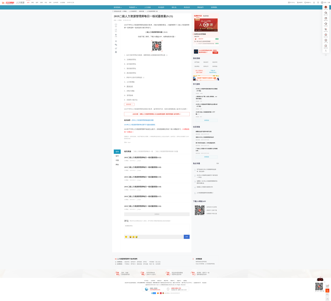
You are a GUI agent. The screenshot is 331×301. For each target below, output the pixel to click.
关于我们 (146, 280)
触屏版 (185, 280)
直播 (41, 2)
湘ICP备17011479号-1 (187, 282)
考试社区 (187, 7)
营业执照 (204, 282)
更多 (218, 163)
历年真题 (145, 264)
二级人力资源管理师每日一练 (143, 151)
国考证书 (206, 66)
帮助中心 (172, 280)
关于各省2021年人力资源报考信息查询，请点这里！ (205, 170)
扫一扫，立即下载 (327, 290)
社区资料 (158, 264)
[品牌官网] (153, 293)
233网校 (124, 11)
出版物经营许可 (197, 282)
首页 (28, 2)
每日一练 (151, 264)
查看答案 (128, 104)
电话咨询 (326, 31)
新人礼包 (158, 261)
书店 (46, 2)
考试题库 (161, 7)
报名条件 (206, 62)
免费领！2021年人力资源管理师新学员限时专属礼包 (205, 182)
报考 (117, 152)
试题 (117, 160)
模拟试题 (141, 11)
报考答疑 (214, 66)
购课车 (301, 2)
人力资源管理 (133, 11)
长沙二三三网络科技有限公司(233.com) (165, 284)
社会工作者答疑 (200, 263)
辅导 (117, 156)
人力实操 (147, 7)
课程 (32, 2)
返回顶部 (327, 299)
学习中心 (292, 2)
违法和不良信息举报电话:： (135, 282)
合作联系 (55, 2)
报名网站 (197, 66)
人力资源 (20, 2)
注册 (329, 2)
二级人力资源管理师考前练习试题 (166, 151)
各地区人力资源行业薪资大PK (203, 187)
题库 (37, 2)
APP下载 (326, 42)
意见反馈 (327, 295)
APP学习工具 (70, 2)
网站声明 (166, 280)
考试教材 (151, 261)
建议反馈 (326, 48)
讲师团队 (214, 7)
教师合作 (159, 280)
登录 (325, 2)
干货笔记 (127, 264)
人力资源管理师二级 (152, 11)
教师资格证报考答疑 (201, 261)
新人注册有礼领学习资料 (199, 71)
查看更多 (157, 214)
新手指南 (197, 62)
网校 (117, 164)
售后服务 (326, 26)
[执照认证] (158, 293)
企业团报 (62, 2)
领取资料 (326, 20)
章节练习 (133, 264)
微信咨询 (326, 15)
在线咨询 (326, 9)
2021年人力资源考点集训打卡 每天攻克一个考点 (206, 176)
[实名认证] (161, 293)
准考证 (145, 261)
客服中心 (308, 2)
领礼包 (174, 7)
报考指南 (117, 7)
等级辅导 (132, 7)
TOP (326, 51)
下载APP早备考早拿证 (212, 71)
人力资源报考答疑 (210, 263)
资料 (50, 2)
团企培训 (326, 37)
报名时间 (214, 62)
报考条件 (133, 261)
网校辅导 (200, 7)
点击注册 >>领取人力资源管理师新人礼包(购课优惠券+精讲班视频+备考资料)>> (157, 114)
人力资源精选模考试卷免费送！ (204, 193)
